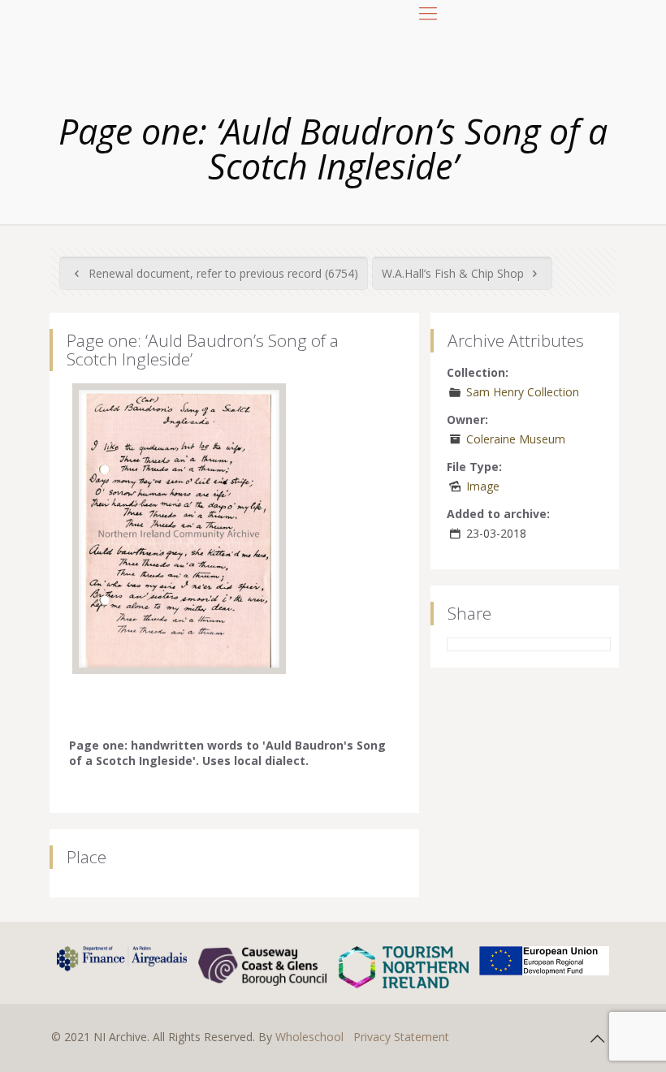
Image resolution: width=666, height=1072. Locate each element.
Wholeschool (309, 1036)
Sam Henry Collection (522, 392)
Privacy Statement (401, 1036)
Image (483, 486)
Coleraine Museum (515, 439)
